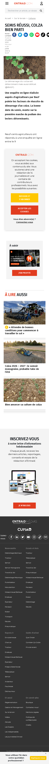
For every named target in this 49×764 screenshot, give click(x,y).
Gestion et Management (14, 707)
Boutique (29, 702)
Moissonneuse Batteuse (13, 592)
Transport (8, 617)
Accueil (8, 18)
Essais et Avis (32, 548)
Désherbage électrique (13, 553)
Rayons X (9, 633)
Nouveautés (10, 548)
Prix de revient (31, 647)
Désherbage (30, 602)
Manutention (10, 587)
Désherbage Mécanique (13, 577)
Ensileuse (8, 597)
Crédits (28, 725)
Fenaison (8, 607)
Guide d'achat (32, 633)
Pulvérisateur (10, 582)
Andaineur (9, 682)
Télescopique (30, 558)
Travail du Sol (10, 572)
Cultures (32, 18)
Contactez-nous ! (32, 707)
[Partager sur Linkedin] (26, 35)
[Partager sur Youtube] (37, 35)
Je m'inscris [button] (24, 505)
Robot (7, 612)
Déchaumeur (10, 691)
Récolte (7, 621)
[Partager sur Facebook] (14, 35)
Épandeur (8, 602)
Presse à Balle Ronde (12, 667)
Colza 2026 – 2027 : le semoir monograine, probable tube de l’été (22, 368)
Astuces (8, 722)
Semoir (7, 563)
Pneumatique (10, 626)
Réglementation (11, 702)
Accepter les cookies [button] (24, 210)
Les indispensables (11, 732)
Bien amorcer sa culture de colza (23, 404)
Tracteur (8, 558)
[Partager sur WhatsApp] (31, 35)
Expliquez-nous (38, 758)
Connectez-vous (24, 222)
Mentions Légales (32, 712)
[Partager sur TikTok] (43, 35)
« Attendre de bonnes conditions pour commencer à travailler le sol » (21, 330)
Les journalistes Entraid (13, 737)
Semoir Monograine (12, 568)
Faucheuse (9, 686)
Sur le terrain (19, 18)
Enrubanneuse (10, 637)
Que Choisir (30, 637)
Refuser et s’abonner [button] (24, 198)
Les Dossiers (9, 727)
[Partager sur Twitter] (20, 35)
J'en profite (25, 273)
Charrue (8, 642)
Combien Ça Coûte (33, 642)
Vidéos (7, 717)
